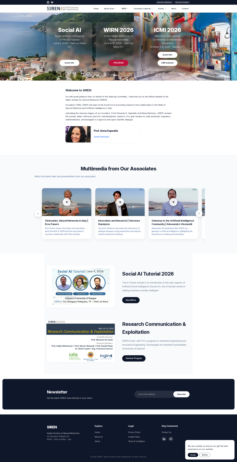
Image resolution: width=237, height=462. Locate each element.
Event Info (69, 63)
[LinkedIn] (48, 2)
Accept (193, 455)
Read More (131, 300)
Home (96, 9)
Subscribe (181, 394)
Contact (185, 9)
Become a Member (164, 2)
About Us (99, 437)
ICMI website (167, 63)
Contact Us (166, 432)
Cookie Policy (134, 437)
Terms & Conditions (136, 441)
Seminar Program (134, 358)
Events (162, 9)
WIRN (124, 9)
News (173, 9)
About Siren (110, 9)
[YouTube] (52, 2)
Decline (205, 455)
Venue (97, 441)
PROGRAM (118, 63)
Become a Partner (182, 2)
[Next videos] (199, 213)
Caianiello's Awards (143, 9)
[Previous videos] (38, 213)
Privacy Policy (134, 432)
